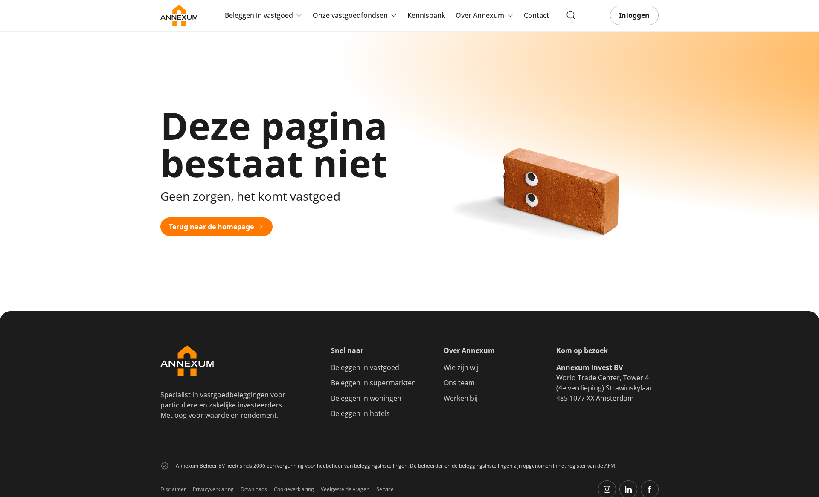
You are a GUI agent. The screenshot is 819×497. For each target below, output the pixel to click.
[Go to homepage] (178, 15)
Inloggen (634, 15)
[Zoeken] (571, 15)
